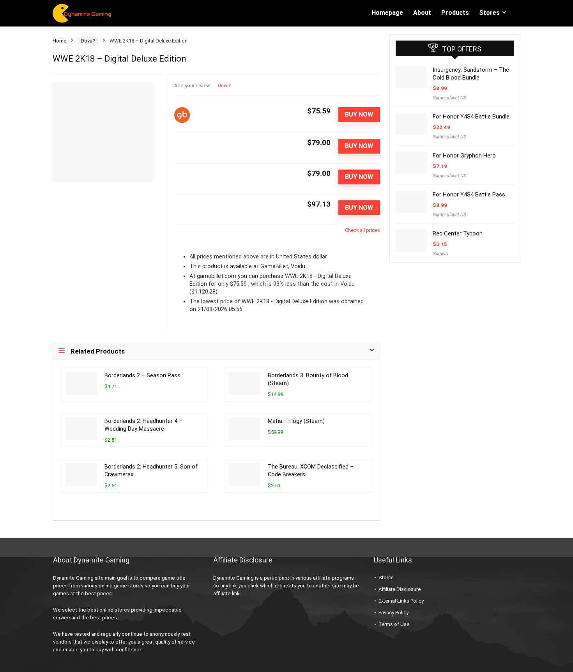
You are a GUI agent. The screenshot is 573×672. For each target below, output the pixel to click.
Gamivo (440, 253)
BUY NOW (359, 114)
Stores (489, 12)
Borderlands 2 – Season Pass (142, 375)
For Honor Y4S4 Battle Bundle (471, 116)
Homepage (387, 12)
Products (455, 12)
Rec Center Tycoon (458, 233)
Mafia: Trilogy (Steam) (296, 421)
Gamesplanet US (449, 98)
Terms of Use (393, 624)
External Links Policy (401, 601)
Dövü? (88, 41)
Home (59, 41)
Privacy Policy (393, 612)
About (422, 12)
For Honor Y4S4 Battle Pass (469, 194)
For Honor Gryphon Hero (464, 155)
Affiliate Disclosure (399, 589)
